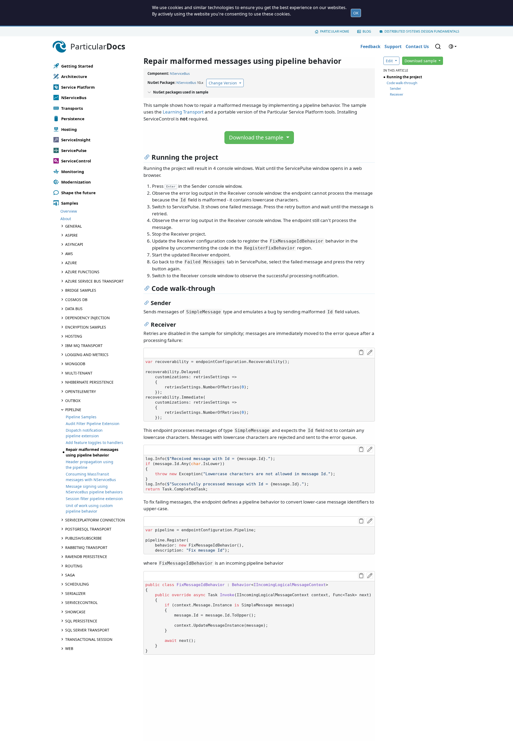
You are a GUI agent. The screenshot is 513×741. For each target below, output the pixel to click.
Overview (68, 211)
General (73, 226)
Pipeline (73, 409)
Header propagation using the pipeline (89, 464)
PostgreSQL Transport (88, 529)
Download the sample (257, 137)
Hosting (73, 336)
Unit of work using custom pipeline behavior (89, 508)
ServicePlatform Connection (95, 519)
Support (393, 46)
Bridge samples (80, 290)
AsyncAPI (74, 244)
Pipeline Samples (81, 416)
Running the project (404, 77)
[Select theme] (452, 46)
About (65, 218)
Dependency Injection (87, 317)
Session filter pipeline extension (94, 498)
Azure (71, 262)
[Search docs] (438, 46)
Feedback (370, 46)
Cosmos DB (76, 299)
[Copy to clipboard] (361, 352)
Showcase (75, 611)
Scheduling (77, 584)
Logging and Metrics (86, 354)
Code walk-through (402, 82)
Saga (70, 575)
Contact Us (417, 46)
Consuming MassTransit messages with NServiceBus (91, 476)
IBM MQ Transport (84, 345)
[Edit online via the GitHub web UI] (370, 352)
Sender (395, 88)
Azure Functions (82, 271)
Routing (73, 565)
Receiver (396, 94)
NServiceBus (180, 73)
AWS (69, 253)
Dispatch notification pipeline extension (84, 433)
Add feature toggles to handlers (94, 442)
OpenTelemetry (80, 391)
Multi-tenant (78, 373)
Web (69, 648)
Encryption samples (85, 327)
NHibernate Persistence (89, 382)
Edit (390, 60)
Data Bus (74, 308)
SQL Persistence (81, 620)
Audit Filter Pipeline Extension (92, 423)
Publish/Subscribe (83, 538)
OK (356, 12)
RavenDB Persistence (86, 556)
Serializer (75, 593)
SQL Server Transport (87, 630)
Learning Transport (183, 112)
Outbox (72, 400)
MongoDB (75, 363)
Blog (367, 31)
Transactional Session (88, 639)
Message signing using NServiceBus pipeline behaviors (94, 489)
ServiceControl (81, 602)
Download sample (421, 60)
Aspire (71, 235)
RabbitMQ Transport (86, 547)
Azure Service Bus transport (94, 281)
